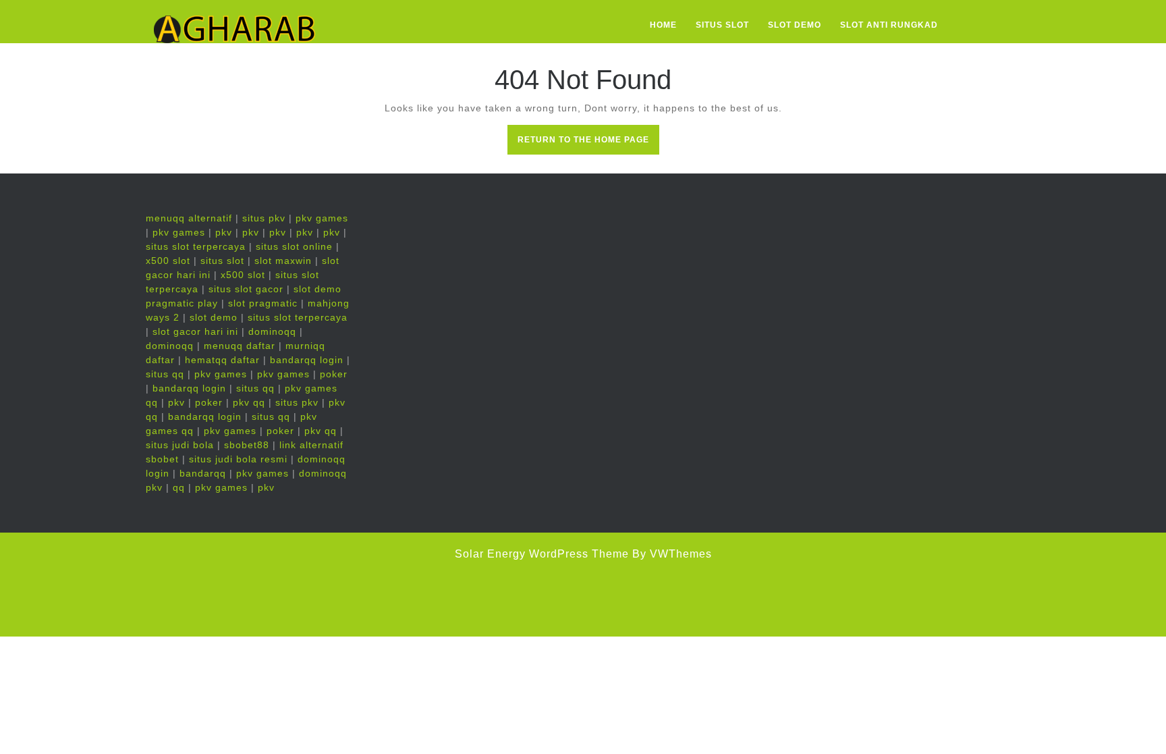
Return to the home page (588, 144)
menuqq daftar (239, 345)
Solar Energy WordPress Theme (542, 554)
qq (179, 487)
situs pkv (263, 218)
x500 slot (168, 260)
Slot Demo (794, 25)
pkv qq (249, 402)
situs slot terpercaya (196, 246)
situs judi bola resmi (238, 459)
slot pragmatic (263, 303)
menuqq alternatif (189, 218)
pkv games (322, 218)
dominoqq (272, 331)
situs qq (165, 374)
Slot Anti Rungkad (889, 25)
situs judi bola (180, 444)
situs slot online (294, 246)
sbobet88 (246, 444)
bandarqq (202, 473)
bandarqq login (306, 359)
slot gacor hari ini (195, 331)
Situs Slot (722, 25)
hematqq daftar (222, 359)
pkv (223, 232)
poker (334, 374)
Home (663, 25)
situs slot (222, 260)
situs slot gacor (246, 289)
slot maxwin (283, 260)
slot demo (214, 317)
